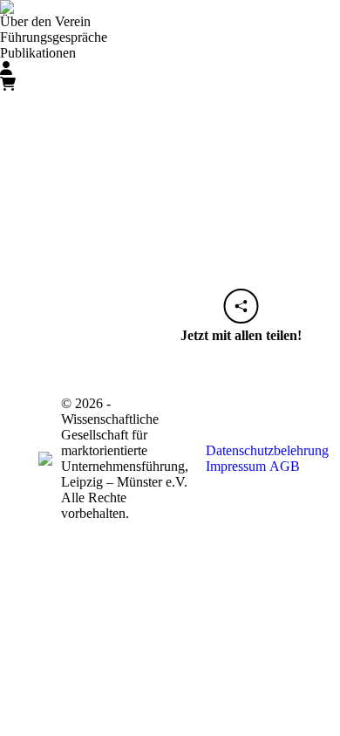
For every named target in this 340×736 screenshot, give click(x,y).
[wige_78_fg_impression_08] (170, 210)
